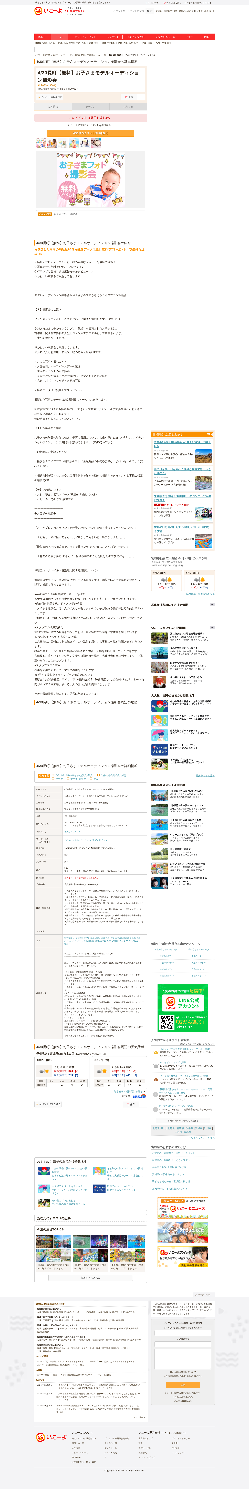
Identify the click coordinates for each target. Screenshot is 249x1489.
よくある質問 (111, 1443)
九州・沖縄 (161, 43)
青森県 (180, 1128)
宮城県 (198, 1128)
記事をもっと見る (90, 1277)
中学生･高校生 (78, 779)
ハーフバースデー (72, 941)
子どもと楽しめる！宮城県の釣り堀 (171, 1181)
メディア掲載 (111, 1453)
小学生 (59, 779)
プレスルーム (111, 1448)
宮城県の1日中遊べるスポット (168, 1174)
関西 (120, 43)
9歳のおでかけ (199, 976)
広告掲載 (76, 1448)
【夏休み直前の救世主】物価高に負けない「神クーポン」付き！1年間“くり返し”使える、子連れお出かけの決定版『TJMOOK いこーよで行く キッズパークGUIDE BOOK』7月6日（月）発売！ (98, 1396)
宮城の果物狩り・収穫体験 (49, 1351)
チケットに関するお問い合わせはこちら (183, 1393)
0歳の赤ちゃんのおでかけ (167, 949)
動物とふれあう (186, 11)
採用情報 (143, 1453)
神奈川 (72, 43)
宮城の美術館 (120, 1340)
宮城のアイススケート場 (82, 1348)
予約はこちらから (72, 832)
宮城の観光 (129, 1312)
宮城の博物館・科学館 (102, 1340)
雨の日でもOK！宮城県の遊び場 (169, 1167)
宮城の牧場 (103, 1312)
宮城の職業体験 (117, 1320)
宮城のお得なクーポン (47, 1328)
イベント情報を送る (51, 97)
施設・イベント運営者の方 (84, 1438)
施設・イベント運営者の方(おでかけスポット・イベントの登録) (82, 1375)
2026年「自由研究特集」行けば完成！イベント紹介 (60, 1365)
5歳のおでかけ (199, 963)
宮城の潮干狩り (103, 1348)
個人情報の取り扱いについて (183, 1372)
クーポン (90, 106)
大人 (96, 779)
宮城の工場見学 (44, 1320)
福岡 (169, 43)
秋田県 (207, 1128)
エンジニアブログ (147, 1457)
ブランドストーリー (180, 1438)
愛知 (97, 43)
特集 (206, 37)
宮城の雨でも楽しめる (47, 1340)
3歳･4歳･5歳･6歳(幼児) (113, 775)
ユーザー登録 (43, 1375)
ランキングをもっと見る (202, 1138)
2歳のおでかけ (167, 956)
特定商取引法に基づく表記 (84, 1462)
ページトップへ (205, 1295)
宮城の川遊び (43, 1332)
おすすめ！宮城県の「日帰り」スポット (173, 1153)
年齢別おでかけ (136, 37)
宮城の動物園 (57, 1312)
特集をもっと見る (205, 775)
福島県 (187, 1131)
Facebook (76, 1457)
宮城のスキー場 (62, 1348)
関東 (60, 43)
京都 (131, 43)
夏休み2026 (100, 941)
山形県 (178, 1131)
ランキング (113, 37)
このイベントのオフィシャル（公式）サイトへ (85, 840)
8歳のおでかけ (167, 976)
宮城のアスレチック (107, 1328)
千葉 (78, 43)
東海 (91, 43)
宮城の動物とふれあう (81, 1320)
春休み (159, 11)
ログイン (209, 3)
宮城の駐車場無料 (88, 1328)
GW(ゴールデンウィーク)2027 (126, 941)
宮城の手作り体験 (61, 1320)
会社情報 (175, 1448)
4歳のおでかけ (167, 963)
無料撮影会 (69, 938)
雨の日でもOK (170, 11)
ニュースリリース (80, 1453)
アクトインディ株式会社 (173, 1433)
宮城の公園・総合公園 (128, 1328)
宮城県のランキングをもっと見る (183, 1120)
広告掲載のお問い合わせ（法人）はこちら (183, 1376)
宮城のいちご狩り (120, 1348)
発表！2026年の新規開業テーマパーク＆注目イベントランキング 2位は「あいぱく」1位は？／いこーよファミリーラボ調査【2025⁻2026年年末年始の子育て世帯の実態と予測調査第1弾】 (98, 1408)
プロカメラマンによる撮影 (88, 938)
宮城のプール (116, 1312)
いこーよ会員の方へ (183, 1401)
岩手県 (189, 1128)
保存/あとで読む (174, 3)
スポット (42, 37)
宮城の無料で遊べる (68, 1328)
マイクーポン (154, 3)
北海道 (52, 43)
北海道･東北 (159, 1128)
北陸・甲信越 (108, 43)
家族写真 (105, 938)
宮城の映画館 (84, 1340)
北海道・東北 (41, 43)
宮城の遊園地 (43, 1312)
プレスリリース (178, 1453)
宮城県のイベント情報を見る (90, 133)
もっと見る (138, 1417)
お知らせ (128, 106)
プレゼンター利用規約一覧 (117, 1438)
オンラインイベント (85, 37)
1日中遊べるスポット (205, 11)
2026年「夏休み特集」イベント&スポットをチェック (61, 1361)
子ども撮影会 (88, 941)
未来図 (174, 1443)
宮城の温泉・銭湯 (45, 1348)
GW (109, 941)
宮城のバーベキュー (74, 1312)
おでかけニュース (165, 37)
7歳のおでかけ (199, 969)
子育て (189, 37)
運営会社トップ (146, 1438)
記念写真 (136, 938)
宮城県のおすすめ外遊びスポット (170, 1188)
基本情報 (53, 106)
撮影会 (67, 944)
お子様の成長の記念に (121, 938)
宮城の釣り (91, 1312)
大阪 (125, 43)
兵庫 (136, 43)
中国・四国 (147, 43)
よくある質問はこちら (183, 1397)
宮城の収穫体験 (101, 1320)
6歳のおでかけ (167, 969)
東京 (66, 43)
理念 (141, 1443)
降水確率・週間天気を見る (128, 1091)
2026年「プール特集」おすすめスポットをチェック (113, 1361)
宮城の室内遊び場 (67, 1340)
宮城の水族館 (134, 1340)
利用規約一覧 (78, 1443)
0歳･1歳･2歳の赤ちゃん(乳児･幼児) (75, 775)
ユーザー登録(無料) (193, 3)
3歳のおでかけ (199, 956)
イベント (59, 37)
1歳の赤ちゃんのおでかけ (199, 949)
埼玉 (83, 43)
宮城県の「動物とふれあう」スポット (172, 1160)
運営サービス (145, 1448)
